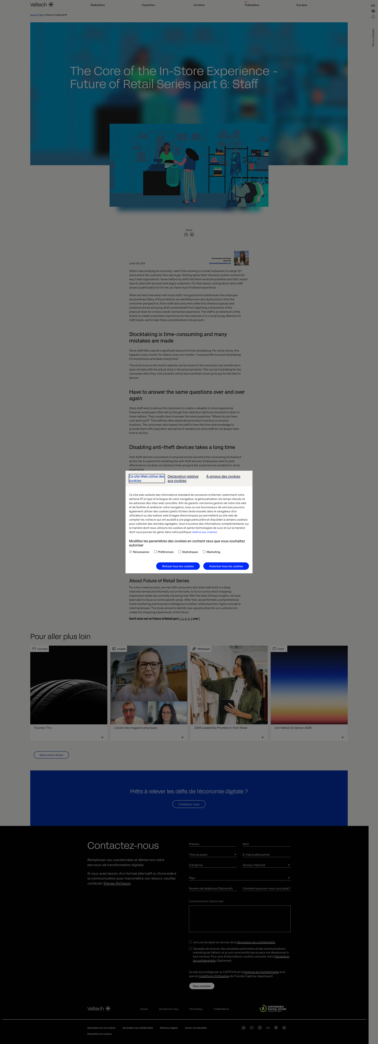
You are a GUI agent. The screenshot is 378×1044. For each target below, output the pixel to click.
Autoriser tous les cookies (226, 566)
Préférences (166, 552)
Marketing (213, 552)
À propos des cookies (223, 476)
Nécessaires (141, 552)
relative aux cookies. (205, 532)
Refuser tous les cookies (178, 566)
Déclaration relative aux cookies (183, 478)
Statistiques (190, 552)
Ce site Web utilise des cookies (146, 478)
